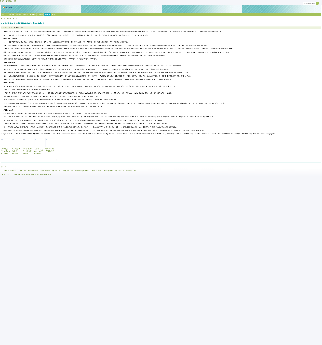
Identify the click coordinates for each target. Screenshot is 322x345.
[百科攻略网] (7, 8)
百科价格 (11, 14)
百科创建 (25, 14)
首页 (3, 1)
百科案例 (33, 14)
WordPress (24, 174)
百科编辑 (40, 14)
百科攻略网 (4, 174)
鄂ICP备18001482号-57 (44, 174)
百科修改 (18, 14)
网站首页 (4, 14)
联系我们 (54, 14)
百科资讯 (9, 1)
